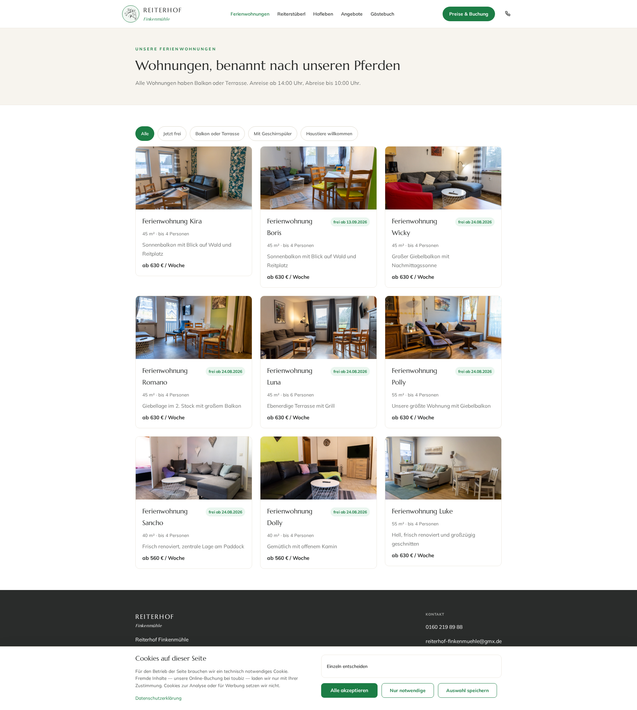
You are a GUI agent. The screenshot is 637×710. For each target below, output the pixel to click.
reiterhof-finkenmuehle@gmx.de (464, 641)
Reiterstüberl (291, 14)
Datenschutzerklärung (158, 698)
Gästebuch (382, 14)
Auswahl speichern (467, 690)
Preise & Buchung (468, 14)
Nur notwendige (408, 690)
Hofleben (323, 14)
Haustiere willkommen (329, 133)
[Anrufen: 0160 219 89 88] (507, 14)
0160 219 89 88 (444, 626)
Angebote (352, 14)
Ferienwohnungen (250, 14)
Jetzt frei (172, 133)
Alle (145, 133)
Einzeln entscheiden (347, 666)
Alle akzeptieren (349, 690)
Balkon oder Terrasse (217, 133)
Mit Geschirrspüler (273, 133)
